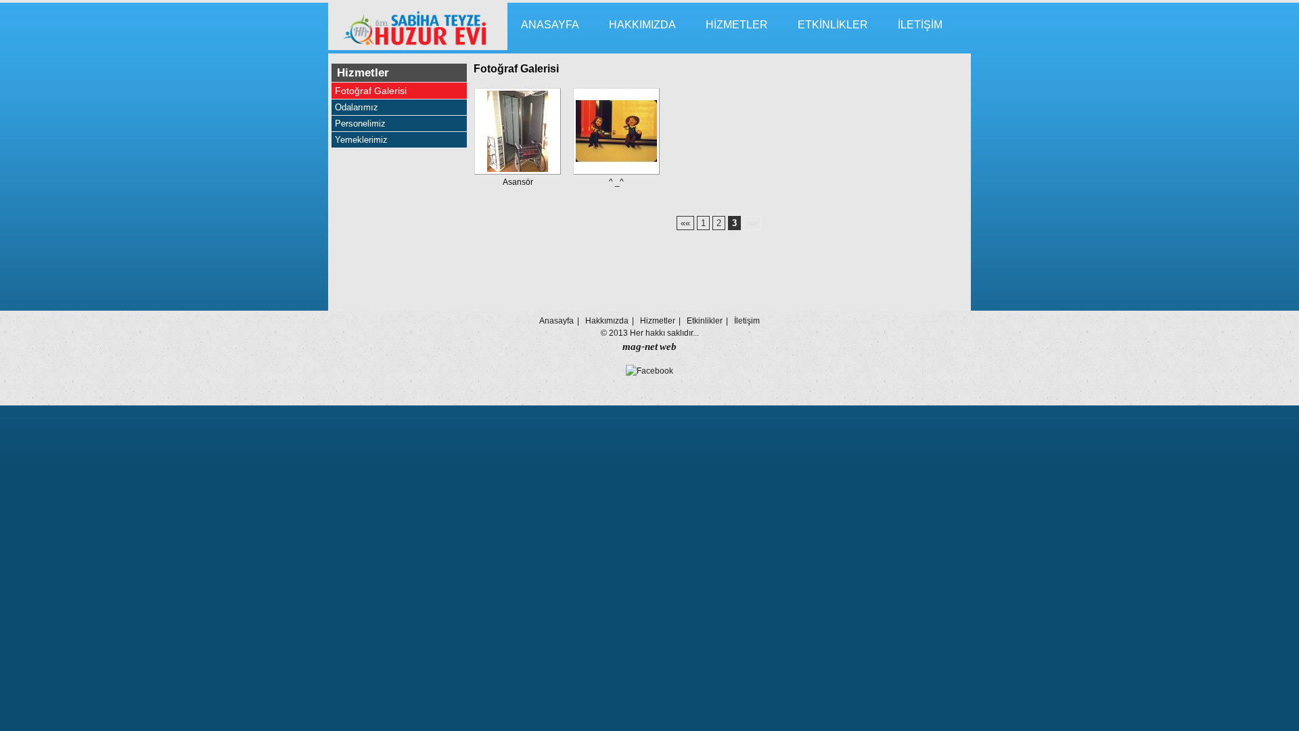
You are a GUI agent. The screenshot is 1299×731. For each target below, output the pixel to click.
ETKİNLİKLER (833, 24)
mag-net (640, 346)
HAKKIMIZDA (642, 24)
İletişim (747, 321)
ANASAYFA (550, 24)
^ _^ (616, 181)
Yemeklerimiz (361, 140)
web (668, 346)
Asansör (518, 181)
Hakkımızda (607, 321)
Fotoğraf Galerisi (371, 90)
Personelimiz (360, 123)
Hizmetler (363, 72)
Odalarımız (356, 107)
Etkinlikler (705, 321)
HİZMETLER (737, 24)
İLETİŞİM (920, 24)
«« (685, 223)
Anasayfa (556, 321)
